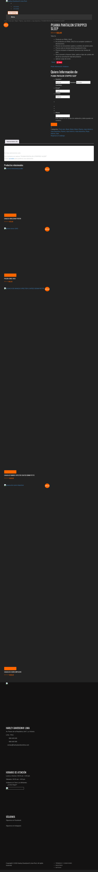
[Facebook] (13, 3)
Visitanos (65, 66)
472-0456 (16, 8)
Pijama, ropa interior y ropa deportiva (29, 21)
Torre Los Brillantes (20, 782)
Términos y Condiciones (64, 863)
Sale (57, 133)
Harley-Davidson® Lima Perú (27, 863)
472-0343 (16, 6)
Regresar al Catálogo (58, 136)
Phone (58, 113)
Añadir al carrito (10, 215)
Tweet (53, 62)
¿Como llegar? (12, 785)
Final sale (11, 21)
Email (58, 88)
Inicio (5, 21)
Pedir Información (56, 66)
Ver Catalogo (13, 13)
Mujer (16, 21)
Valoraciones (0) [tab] (12, 141)
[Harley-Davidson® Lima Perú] (16, 1)
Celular (58, 94)
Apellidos (59, 85)
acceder (11, 159)
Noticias (58, 867)
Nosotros (59, 865)
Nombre (59, 79)
